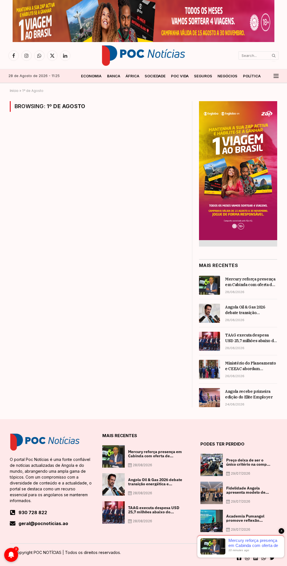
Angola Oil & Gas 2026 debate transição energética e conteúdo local (251, 310)
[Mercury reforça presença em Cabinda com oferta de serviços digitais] (209, 285)
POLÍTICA (252, 76)
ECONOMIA (91, 76)
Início (14, 91)
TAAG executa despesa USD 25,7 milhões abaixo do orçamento (250, 338)
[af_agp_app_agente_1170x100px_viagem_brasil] (143, 40)
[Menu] (276, 76)
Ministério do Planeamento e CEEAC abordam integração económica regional (250, 366)
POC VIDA (180, 76)
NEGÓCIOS (227, 76)
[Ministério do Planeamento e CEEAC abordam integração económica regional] (209, 369)
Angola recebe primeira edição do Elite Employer (249, 394)
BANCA (113, 76)
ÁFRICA (132, 76)
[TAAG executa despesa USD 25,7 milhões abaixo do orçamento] (209, 341)
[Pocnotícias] (143, 55)
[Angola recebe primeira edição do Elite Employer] (209, 397)
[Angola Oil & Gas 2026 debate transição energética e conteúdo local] (209, 313)
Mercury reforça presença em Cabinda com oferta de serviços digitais (250, 282)
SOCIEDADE (155, 76)
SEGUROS (203, 76)
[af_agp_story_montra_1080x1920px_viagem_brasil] (238, 238)
